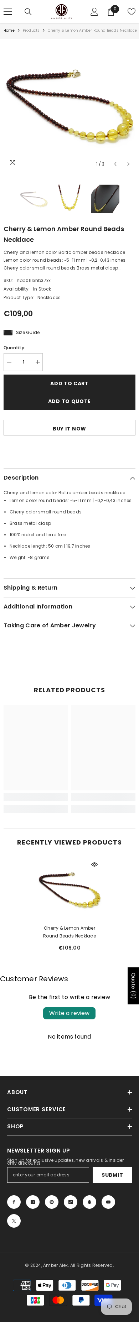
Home (9, 30)
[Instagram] (33, 1202)
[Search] (28, 11)
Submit (112, 1175)
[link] (36, 797)
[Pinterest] (51, 1202)
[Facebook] (14, 1202)
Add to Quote (69, 401)
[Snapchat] (89, 1202)
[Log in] (94, 12)
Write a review (69, 1013)
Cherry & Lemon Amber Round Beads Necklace (69, 932)
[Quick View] (94, 864)
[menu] (8, 11)
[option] (69, 105)
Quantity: (14, 348)
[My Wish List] (131, 12)
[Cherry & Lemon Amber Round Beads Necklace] (69, 889)
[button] (115, 164)
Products (31, 30)
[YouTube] (108, 1202)
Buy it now (69, 428)
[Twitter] (14, 1221)
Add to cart (69, 383)
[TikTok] (70, 1202)
